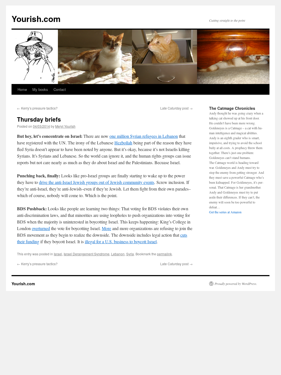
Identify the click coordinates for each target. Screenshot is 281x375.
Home (22, 89)
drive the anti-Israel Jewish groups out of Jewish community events (96, 182)
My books (40, 89)
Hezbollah (123, 142)
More (106, 228)
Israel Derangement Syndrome (86, 253)
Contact (60, 89)
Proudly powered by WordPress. (236, 283)
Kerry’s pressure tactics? (37, 108)
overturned (41, 228)
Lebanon (118, 253)
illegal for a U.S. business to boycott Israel (121, 241)
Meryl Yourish (65, 126)
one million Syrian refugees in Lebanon (143, 136)
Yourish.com (36, 18)
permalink (164, 253)
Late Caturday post (176, 108)
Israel (58, 253)
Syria (130, 253)
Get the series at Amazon (225, 212)
